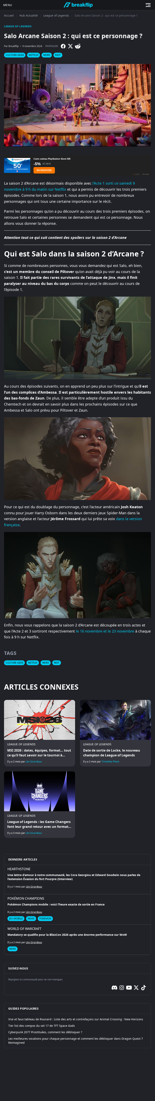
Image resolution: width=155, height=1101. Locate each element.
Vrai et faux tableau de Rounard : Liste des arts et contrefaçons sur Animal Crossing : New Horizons (75, 1019)
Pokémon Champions (25, 898)
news (46, 55)
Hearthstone (18, 869)
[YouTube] (129, 987)
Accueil (9, 15)
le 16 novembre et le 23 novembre (105, 631)
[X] (70, 46)
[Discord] (114, 987)
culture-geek (15, 55)
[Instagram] (121, 987)
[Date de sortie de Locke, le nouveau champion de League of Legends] (115, 733)
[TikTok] (143, 987)
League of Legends (56, 15)
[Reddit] (77, 46)
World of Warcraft (24, 928)
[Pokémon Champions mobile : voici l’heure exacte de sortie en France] (77, 909)
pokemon (45, 918)
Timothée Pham (110, 761)
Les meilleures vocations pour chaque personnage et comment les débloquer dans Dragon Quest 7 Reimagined (75, 1041)
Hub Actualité (28, 15)
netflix (33, 55)
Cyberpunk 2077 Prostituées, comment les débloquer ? (45, 1032)
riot (58, 55)
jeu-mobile (16, 918)
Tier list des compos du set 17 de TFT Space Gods (41, 1026)
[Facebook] (63, 46)
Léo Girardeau (34, 761)
